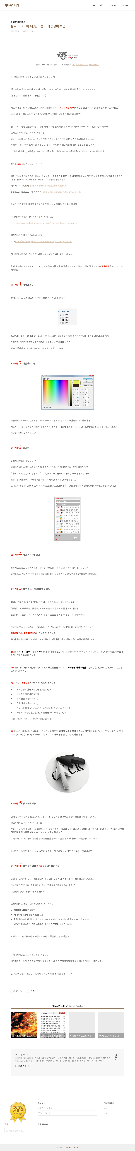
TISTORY (68, 1147)
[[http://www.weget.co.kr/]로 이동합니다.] (67, 752)
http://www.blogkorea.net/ (86, 64)
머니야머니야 (11, 5)
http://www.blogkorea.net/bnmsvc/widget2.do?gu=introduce (46, 222)
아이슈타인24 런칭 (45, 1113)
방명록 (125, 5)
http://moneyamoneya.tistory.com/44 (48, 185)
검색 (28, 1130)
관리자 (76, 1147)
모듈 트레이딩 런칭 (45, 1107)
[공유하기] (20, 991)
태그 (102, 5)
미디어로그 (113, 5)
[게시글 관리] (24, 991)
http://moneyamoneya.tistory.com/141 (62, 191)
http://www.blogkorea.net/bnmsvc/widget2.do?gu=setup (43, 241)
